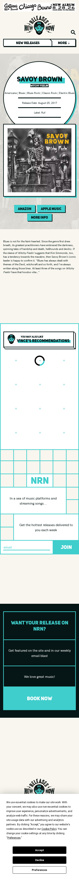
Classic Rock (49, 93)
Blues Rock (33, 93)
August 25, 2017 (47, 102)
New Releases (28, 43)
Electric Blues (67, 93)
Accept (39, 850)
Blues (22, 93)
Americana (11, 93)
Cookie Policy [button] (49, 828)
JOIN (66, 547)
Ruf (43, 112)
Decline (39, 860)
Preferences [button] (14, 837)
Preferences (39, 870)
